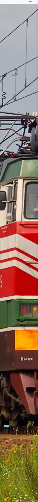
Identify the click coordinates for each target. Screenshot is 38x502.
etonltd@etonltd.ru (31, 0)
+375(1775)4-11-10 (31, 1)
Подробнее (6, 426)
